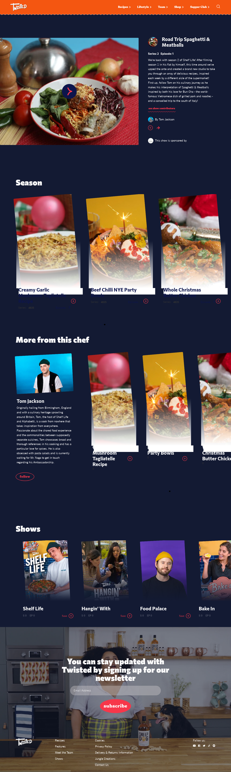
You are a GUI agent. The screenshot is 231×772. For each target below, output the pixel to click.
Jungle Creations (105, 758)
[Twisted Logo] (18, 7)
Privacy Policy (103, 746)
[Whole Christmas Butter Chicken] (191, 243)
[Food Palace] (164, 572)
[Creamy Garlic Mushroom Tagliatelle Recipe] (46, 243)
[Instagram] (214, 745)
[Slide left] (100, 324)
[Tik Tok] (209, 745)
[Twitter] (204, 745)
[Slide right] (108, 324)
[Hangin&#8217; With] (105, 572)
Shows (59, 758)
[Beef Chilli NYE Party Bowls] (119, 243)
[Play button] (69, 91)
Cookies (99, 740)
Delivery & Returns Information (114, 752)
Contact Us (102, 765)
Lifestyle (143, 7)
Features (60, 746)
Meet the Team (64, 752)
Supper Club (198, 7)
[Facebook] (199, 745)
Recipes (123, 7)
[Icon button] (150, 127)
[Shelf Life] (46, 572)
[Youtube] (194, 745)
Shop (177, 7)
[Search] (218, 6)
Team (161, 7)
